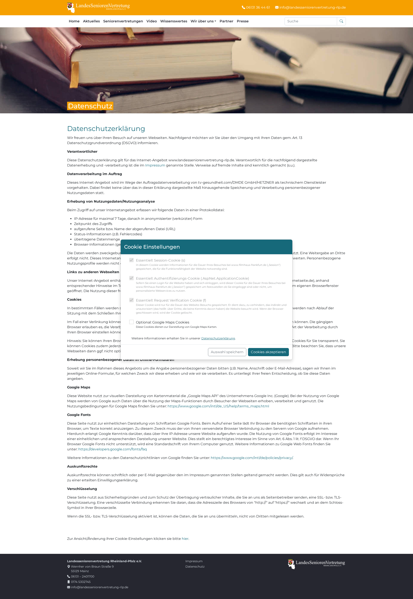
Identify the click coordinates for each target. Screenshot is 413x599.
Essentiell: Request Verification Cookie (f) (211, 306)
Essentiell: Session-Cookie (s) (208, 264)
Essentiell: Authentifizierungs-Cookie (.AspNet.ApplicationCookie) (210, 284)
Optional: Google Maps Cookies (176, 324)
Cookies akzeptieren (268, 352)
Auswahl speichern (227, 352)
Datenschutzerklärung (218, 338)
